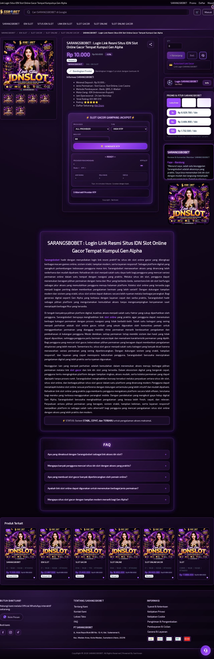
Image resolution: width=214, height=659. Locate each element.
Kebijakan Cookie (156, 616)
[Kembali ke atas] (206, 642)
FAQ (76, 621)
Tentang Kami (81, 606)
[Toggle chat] (206, 650)
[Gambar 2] (20, 98)
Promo (193, 3)
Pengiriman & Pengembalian (162, 621)
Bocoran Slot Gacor (204, 103)
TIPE (113, 124)
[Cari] (28, 12)
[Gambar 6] (20, 111)
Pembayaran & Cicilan (158, 626)
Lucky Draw (173, 103)
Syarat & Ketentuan (157, 606)
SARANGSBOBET (179, 3)
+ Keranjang (176, 55)
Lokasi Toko (80, 616)
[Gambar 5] (8, 111)
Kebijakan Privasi (156, 611)
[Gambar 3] (32, 98)
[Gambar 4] (44, 98)
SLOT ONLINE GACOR (122, 23)
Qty (168, 41)
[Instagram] (10, 632)
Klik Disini (99, 105)
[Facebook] (3, 632)
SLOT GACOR (83, 23)
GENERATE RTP (110, 146)
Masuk (211, 3)
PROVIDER (78, 124)
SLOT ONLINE (101, 23)
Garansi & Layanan (157, 631)
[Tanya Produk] (203, 55)
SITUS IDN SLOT (45, 23)
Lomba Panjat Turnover (189, 103)
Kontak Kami (80, 611)
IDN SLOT (28, 23)
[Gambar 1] (8, 98)
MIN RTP (77, 134)
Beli (192, 55)
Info (207, 83)
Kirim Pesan (14, 617)
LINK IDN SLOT (65, 23)
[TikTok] (18, 632)
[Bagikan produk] (150, 44)
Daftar (202, 3)
